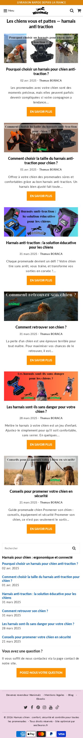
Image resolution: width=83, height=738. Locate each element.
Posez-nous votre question (41, 672)
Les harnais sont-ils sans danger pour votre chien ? (41, 409)
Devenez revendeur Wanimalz (23, 694)
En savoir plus (41, 111)
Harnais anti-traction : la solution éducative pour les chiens (41, 244)
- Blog (70, 694)
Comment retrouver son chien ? (41, 327)
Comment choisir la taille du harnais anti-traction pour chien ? (41, 160)
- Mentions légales (53, 694)
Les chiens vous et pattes (31, 21)
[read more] (41, 48)
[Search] (71, 10)
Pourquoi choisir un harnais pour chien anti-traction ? (41, 71)
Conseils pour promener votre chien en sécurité (41, 493)
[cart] (79, 10)
